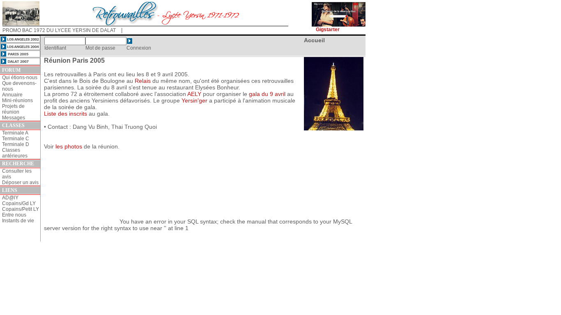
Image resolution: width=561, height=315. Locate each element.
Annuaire (12, 95)
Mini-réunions (17, 100)
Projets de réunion (13, 109)
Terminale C (15, 139)
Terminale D (15, 144)
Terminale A (15, 133)
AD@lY (10, 198)
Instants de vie (18, 221)
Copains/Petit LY (20, 209)
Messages (13, 118)
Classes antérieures (15, 153)
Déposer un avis (20, 182)
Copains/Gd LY (19, 203)
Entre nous (14, 215)
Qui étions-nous (19, 77)
